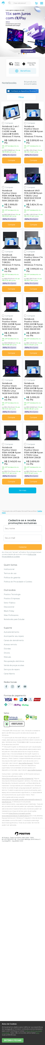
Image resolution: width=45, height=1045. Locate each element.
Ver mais (22, 490)
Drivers (7, 653)
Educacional (9, 607)
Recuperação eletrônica (14, 661)
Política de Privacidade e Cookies (18, 582)
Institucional (9, 569)
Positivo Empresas (12, 598)
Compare (9, 123)
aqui (37, 1033)
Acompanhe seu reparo (14, 636)
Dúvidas (7, 649)
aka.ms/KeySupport (26, 763)
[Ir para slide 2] (21, 53)
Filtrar (21, 97)
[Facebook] (6, 686)
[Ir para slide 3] (23, 53)
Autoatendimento (11, 632)
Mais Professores (11, 615)
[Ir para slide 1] (19, 53)
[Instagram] (12, 686)
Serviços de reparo (12, 669)
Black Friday (9, 611)
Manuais (7, 657)
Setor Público (9, 603)
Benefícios (25, 71)
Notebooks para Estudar (14, 619)
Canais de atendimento (14, 640)
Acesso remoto (10, 644)
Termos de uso (10, 573)
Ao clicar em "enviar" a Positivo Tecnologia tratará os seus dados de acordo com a (21, 554)
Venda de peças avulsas (14, 665)
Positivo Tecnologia (12, 594)
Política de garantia (12, 577)
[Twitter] (19, 686)
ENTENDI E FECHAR (12, 1040)
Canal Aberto (9, 674)
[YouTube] (25, 686)
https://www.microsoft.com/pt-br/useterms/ (17, 778)
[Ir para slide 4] (26, 53)
